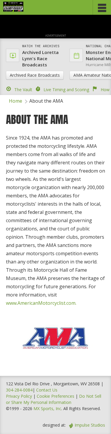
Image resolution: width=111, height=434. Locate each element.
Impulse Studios (90, 425)
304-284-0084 (19, 390)
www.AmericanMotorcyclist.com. (41, 303)
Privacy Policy (19, 396)
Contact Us (46, 390)
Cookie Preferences (56, 396)
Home (15, 101)
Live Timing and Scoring (66, 89)
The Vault (23, 89)
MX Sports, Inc (47, 408)
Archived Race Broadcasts (35, 75)
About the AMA (46, 101)
